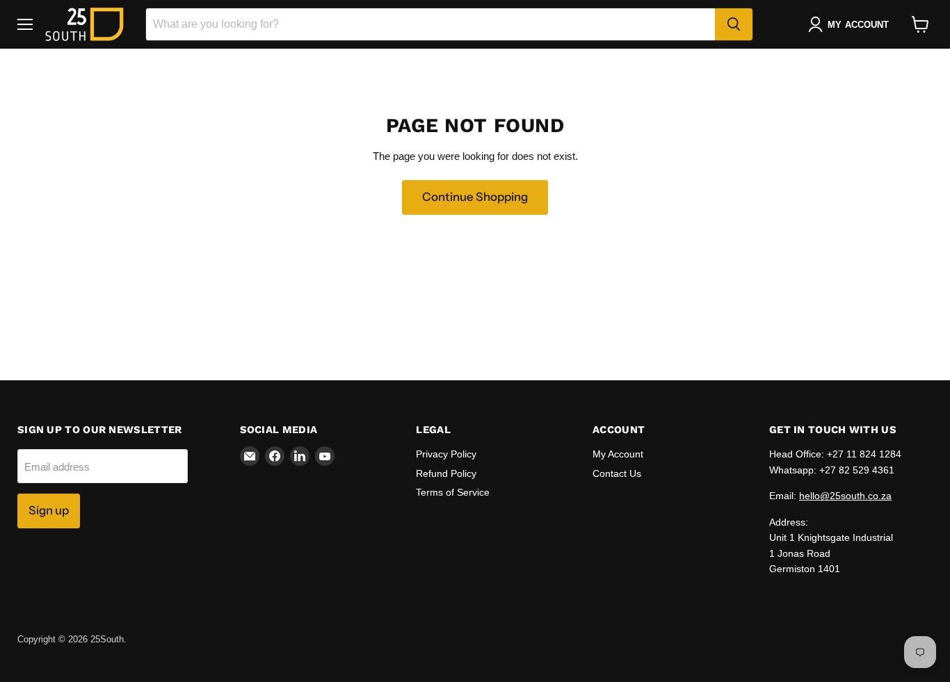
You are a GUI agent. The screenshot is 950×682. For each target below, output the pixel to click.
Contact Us (617, 473)
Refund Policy (446, 473)
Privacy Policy (446, 454)
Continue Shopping (475, 197)
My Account (618, 454)
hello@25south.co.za (845, 495)
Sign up (49, 510)
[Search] (733, 24)
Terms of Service (453, 492)
